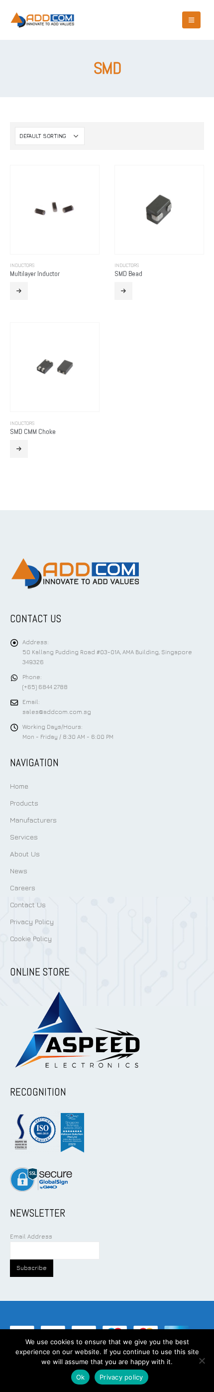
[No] (202, 1361)
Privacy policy (121, 1377)
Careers (22, 887)
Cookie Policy (31, 938)
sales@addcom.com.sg (56, 711)
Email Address (31, 1236)
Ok (80, 1377)
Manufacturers (33, 820)
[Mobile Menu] (191, 19)
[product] (54, 209)
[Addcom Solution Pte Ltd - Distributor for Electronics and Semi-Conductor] (42, 20)
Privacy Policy (32, 921)
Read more (19, 291)
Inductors (22, 265)
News (18, 870)
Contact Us (28, 904)
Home (19, 786)
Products (24, 803)
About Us (25, 853)
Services (24, 837)
